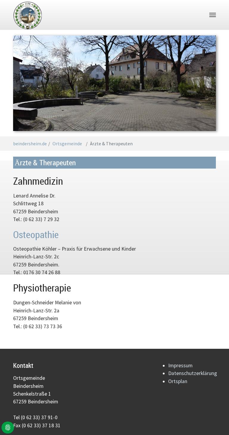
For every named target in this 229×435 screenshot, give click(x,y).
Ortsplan (177, 381)
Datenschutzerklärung (192, 373)
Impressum (180, 365)
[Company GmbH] (27, 15)
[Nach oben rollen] (219, 425)
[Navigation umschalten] (212, 15)
